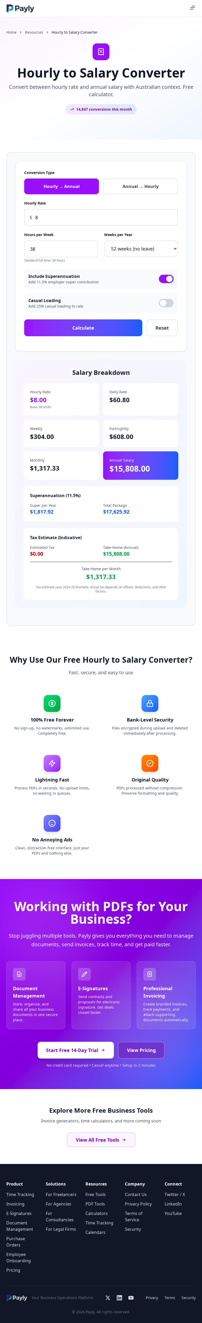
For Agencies (58, 1204)
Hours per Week (39, 234)
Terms (169, 1297)
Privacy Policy (138, 1204)
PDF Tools (95, 1204)
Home (11, 32)
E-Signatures (19, 1213)
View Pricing (141, 1050)
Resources (34, 32)
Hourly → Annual (62, 186)
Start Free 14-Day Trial (72, 1050)
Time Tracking (20, 1194)
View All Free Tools (97, 1140)
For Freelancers (61, 1194)
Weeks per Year (118, 234)
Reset (162, 328)
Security (133, 1229)
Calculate (83, 328)
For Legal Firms (61, 1229)
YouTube (173, 1213)
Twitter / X (175, 1194)
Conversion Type (39, 172)
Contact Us (136, 1194)
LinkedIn (173, 1204)
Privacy (152, 1297)
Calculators (96, 1213)
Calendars (95, 1232)
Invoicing (15, 1204)
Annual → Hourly (141, 186)
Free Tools (95, 1194)
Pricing (13, 1270)
